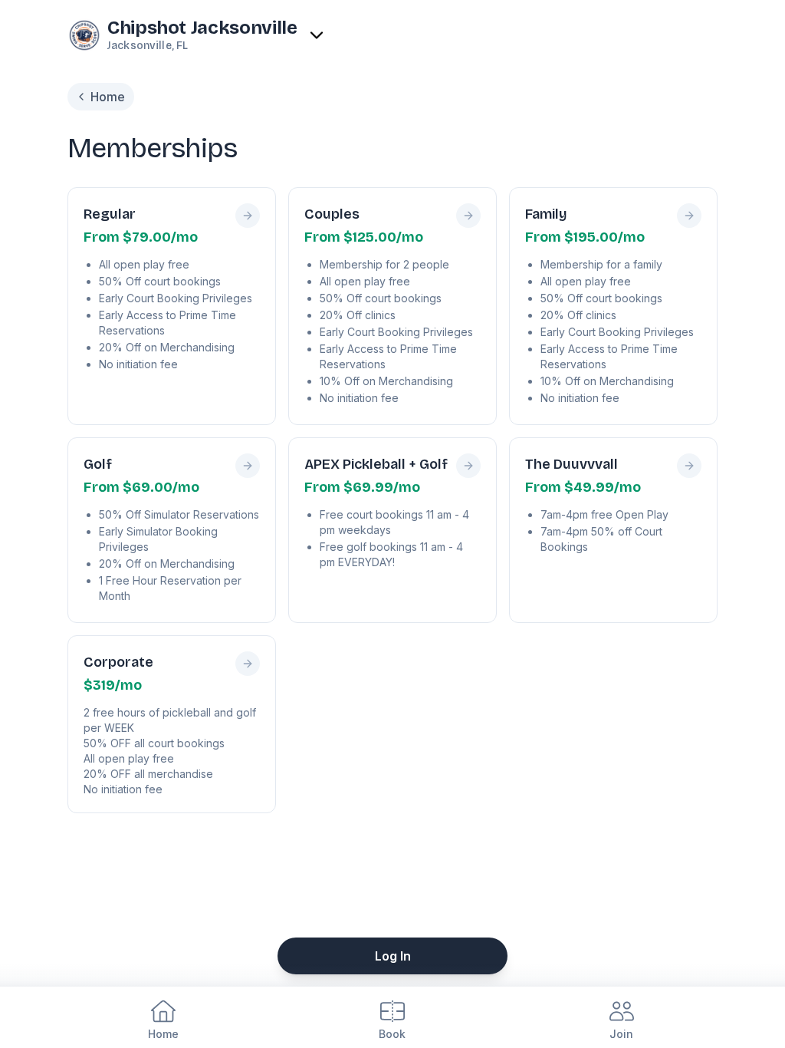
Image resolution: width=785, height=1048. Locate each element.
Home (107, 96)
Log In (393, 956)
